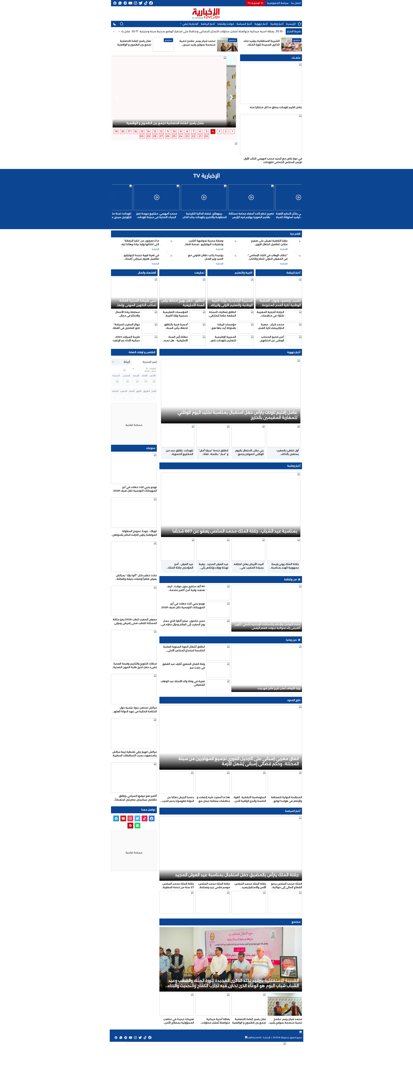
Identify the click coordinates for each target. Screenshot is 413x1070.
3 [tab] (219, 131)
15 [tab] (142, 131)
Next (117, 97)
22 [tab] (193, 136)
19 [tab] (116, 131)
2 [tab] (226, 131)
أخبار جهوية (261, 23)
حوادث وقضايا (225, 23)
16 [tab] (135, 131)
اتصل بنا (296, 3)
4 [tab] (213, 131)
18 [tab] (122, 131)
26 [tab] (167, 136)
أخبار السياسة (244, 23)
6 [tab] (200, 131)
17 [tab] (129, 131)
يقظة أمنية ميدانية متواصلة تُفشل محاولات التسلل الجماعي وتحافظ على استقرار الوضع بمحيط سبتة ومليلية (225, 31)
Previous (231, 97)
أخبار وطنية (276, 23)
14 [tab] (148, 131)
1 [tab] (232, 131)
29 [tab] (148, 136)
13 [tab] (155, 131)
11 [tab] (168, 131)
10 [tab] (174, 131)
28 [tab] (154, 136)
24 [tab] (180, 136)
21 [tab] (200, 136)
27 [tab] (161, 136)
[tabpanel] (174, 91)
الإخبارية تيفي (190, 23)
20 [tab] (206, 136)
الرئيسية (291, 23)
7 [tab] (193, 131)
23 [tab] (187, 136)
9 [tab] (181, 131)
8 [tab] (187, 131)
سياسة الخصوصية (277, 3)
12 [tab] (161, 131)
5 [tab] (206, 131)
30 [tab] (141, 136)
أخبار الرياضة (208, 23)
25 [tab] (174, 136)
